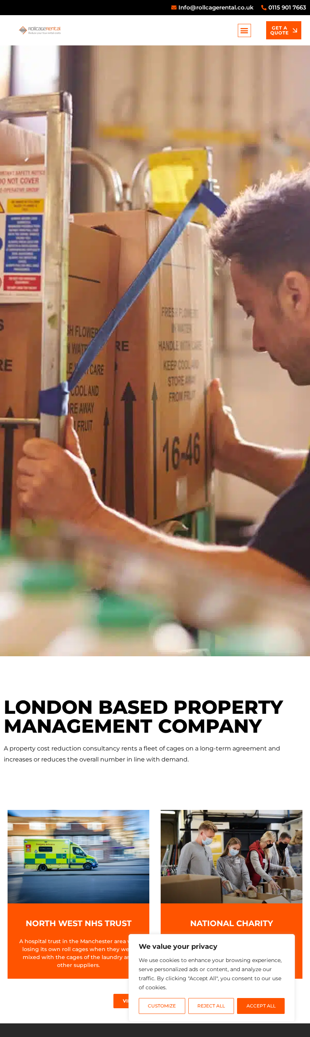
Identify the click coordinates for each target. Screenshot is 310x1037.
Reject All (211, 1006)
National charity (231, 923)
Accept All (261, 1006)
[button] (244, 30)
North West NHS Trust (79, 923)
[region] (212, 978)
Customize (162, 1006)
